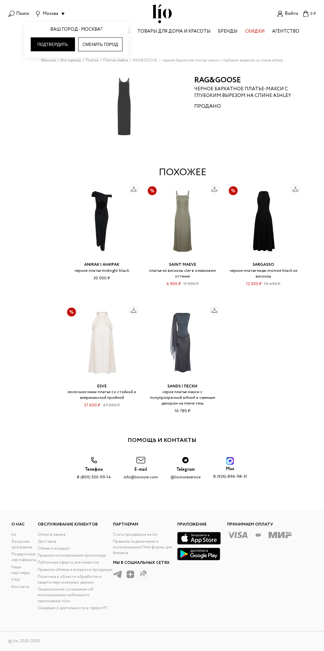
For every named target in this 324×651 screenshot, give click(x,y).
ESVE (102, 386)
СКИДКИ (255, 32)
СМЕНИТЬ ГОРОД (100, 44)
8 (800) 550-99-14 (94, 473)
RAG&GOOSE (217, 80)
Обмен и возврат (54, 549)
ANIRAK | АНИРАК (101, 265)
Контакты (20, 587)
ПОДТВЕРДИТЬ (52, 44)
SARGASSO (263, 265)
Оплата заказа (51, 535)
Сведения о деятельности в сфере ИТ (73, 608)
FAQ (15, 580)
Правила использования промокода (72, 555)
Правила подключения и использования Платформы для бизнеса (142, 547)
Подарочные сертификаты (23, 557)
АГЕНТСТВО (285, 32)
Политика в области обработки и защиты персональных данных (70, 579)
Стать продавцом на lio (135, 535)
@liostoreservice (186, 473)
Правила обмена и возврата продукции (75, 570)
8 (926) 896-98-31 (230, 473)
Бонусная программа (21, 544)
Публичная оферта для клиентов (68, 562)
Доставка (47, 542)
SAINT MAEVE (182, 265)
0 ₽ (313, 13)
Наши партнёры (20, 570)
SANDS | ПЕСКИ (182, 386)
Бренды (227, 32)
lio (13, 535)
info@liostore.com (141, 473)
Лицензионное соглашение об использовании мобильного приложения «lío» (65, 595)
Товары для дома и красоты (173, 32)
